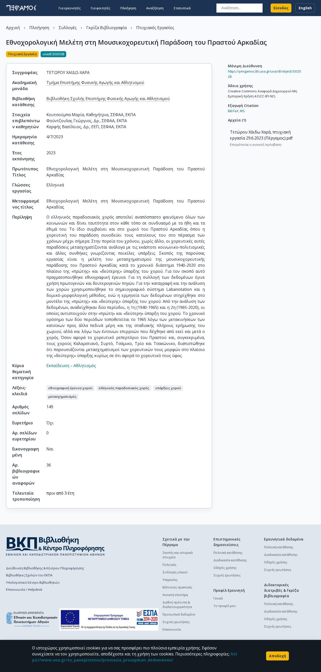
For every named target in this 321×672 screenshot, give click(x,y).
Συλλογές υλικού (175, 572)
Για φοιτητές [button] (100, 8)
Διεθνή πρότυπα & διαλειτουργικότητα (177, 604)
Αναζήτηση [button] (155, 8)
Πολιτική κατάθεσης (228, 553)
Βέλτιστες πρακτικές (177, 587)
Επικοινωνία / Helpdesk (24, 589)
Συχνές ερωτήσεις (176, 622)
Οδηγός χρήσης (224, 568)
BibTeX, (233, 111)
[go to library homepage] (55, 546)
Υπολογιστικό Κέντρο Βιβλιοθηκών (32, 582)
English (305, 8)
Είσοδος (281, 8)
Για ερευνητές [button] (70, 8)
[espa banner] (108, 619)
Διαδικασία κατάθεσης (230, 560)
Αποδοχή (277, 655)
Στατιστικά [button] (182, 8)
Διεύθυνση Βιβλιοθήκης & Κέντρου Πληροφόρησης (45, 568)
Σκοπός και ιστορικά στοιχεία (178, 555)
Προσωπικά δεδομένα (179, 614)
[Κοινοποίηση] (210, 55)
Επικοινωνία (172, 629)
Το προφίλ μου (224, 606)
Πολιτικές (169, 565)
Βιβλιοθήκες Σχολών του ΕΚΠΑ (29, 575)
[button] (70, 388)
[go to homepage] (21, 8)
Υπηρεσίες (170, 580)
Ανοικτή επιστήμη (175, 595)
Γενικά (218, 598)
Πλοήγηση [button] (128, 8)
